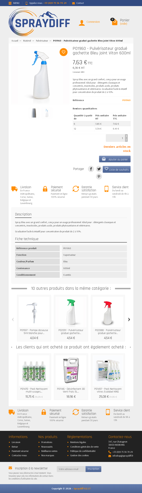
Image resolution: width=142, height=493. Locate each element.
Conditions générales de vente (84, 446)
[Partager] (91, 169)
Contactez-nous (19, 455)
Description (23, 214)
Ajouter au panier (118, 159)
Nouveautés (46, 446)
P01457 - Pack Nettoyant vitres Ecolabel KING (108, 390)
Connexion (93, 22)
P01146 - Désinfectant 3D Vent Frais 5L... (71, 390)
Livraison (16, 442)
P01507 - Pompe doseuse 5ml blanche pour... (34, 331)
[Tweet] (99, 169)
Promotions (46, 442)
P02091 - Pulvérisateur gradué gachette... (71, 331)
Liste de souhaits (116, 169)
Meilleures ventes (49, 451)
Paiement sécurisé (20, 451)
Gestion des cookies (79, 455)
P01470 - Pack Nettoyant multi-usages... (34, 390)
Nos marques (47, 455)
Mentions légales (78, 442)
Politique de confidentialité (82, 451)
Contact (80, 3)
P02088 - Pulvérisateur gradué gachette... (108, 331)
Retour (15, 446)
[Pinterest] (99, 176)
